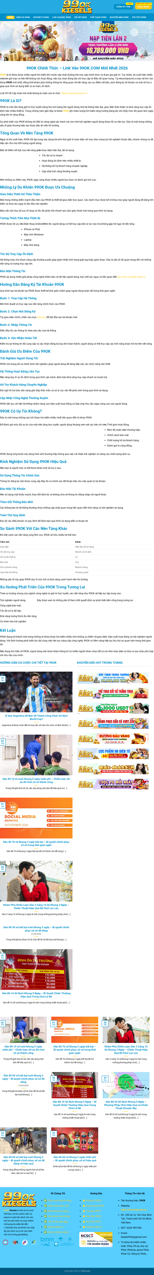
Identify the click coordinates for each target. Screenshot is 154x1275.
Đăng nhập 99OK (95, 1205)
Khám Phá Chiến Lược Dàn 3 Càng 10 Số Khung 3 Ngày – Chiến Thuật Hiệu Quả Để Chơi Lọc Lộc (36, 907)
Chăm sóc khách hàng (59, 1200)
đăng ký (41, 317)
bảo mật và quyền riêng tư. (131, 276)
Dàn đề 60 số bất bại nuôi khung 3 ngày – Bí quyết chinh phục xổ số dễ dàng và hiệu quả (23, 1160)
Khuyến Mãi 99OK (119, 17)
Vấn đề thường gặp (58, 1221)
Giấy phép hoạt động (59, 1216)
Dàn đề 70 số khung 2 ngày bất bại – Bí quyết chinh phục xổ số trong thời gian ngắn (36, 844)
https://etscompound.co (134, 1209)
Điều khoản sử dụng (58, 1211)
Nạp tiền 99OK (93, 1216)
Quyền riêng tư (55, 1226)
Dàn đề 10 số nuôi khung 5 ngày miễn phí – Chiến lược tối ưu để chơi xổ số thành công (36, 781)
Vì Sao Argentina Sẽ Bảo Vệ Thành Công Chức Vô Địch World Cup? (36, 717)
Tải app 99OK (93, 1211)
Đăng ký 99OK (93, 1200)
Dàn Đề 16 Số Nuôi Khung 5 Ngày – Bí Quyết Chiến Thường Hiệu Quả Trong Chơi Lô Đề (36, 995)
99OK (10, 17)
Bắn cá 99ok (23, 17)
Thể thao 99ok (98, 17)
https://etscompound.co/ (74, 93)
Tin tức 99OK (139, 17)
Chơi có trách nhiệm (58, 1232)
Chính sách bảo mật (58, 1205)
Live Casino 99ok (61, 17)
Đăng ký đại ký (94, 1226)
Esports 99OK (41, 17)
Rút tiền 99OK (93, 1221)
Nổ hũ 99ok (80, 17)
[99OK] (77, 7)
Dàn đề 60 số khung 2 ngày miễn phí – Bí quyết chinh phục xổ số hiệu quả (74, 1159)
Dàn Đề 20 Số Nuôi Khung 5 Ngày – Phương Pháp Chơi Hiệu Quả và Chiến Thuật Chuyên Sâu (126, 1105)
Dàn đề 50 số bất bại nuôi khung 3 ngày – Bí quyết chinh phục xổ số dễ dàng (36, 929)
